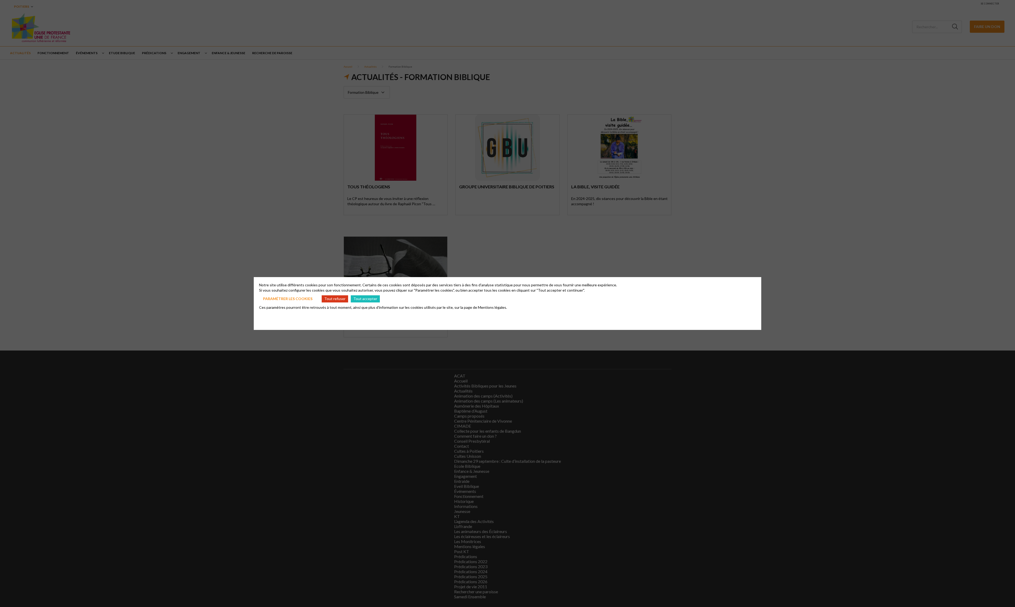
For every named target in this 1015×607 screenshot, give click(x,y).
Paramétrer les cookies (287, 298)
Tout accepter (365, 298)
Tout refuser (334, 298)
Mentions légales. (492, 307)
